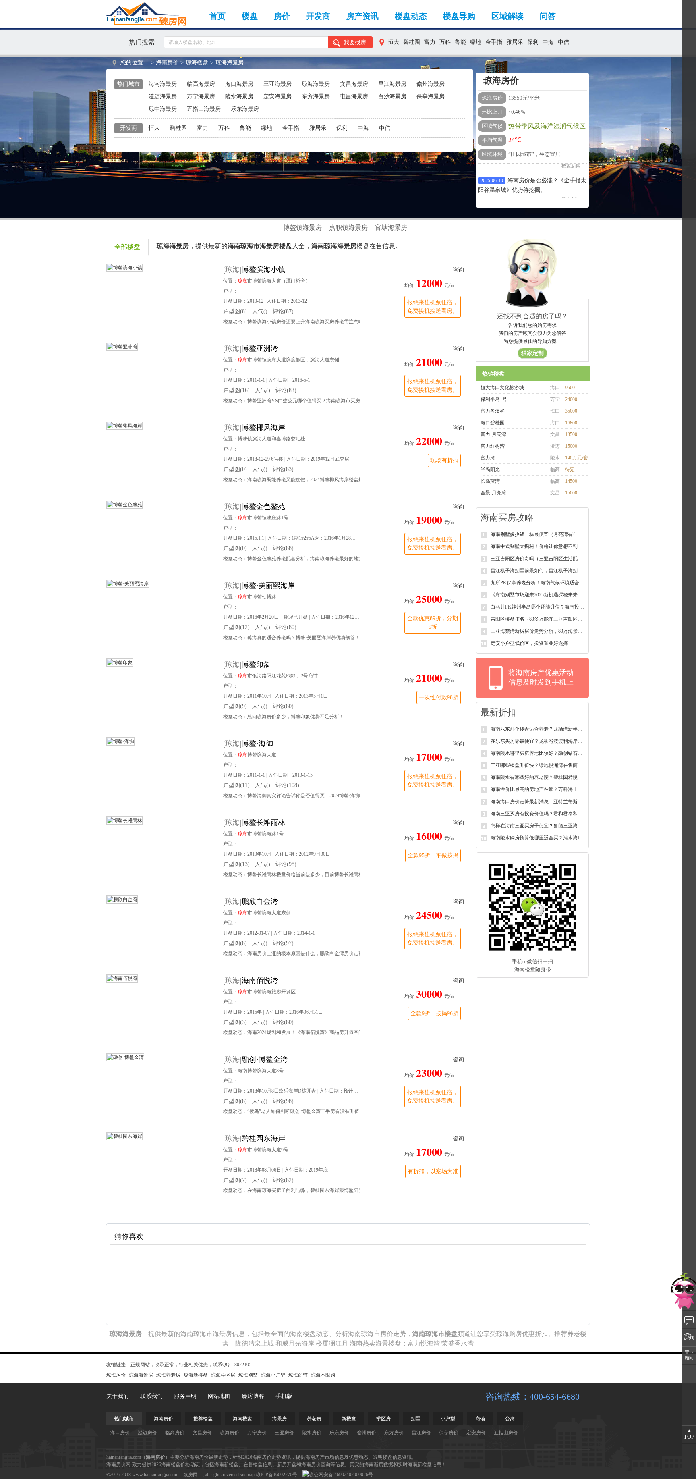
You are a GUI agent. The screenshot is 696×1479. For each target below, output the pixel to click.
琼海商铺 (298, 1375)
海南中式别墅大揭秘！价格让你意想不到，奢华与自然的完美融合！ (538, 546)
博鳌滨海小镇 (263, 270)
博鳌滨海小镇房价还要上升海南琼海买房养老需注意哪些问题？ (315, 321)
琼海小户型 (273, 1375)
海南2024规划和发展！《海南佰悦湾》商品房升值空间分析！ (312, 1032)
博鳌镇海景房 (302, 227)
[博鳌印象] (119, 662)
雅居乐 (514, 42)
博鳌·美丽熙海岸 (268, 586)
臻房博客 (253, 1396)
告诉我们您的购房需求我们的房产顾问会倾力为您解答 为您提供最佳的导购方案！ (532, 339)
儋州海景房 (430, 84)
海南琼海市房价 (370, 1333)
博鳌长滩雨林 (263, 822)
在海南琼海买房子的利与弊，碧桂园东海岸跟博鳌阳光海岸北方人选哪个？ (327, 1190)
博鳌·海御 (257, 744)
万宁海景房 (201, 96)
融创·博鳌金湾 (265, 1059)
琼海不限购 (323, 1375)
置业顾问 (689, 1355)
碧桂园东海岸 (263, 1138)
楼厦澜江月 (332, 1343)
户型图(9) (235, 706)
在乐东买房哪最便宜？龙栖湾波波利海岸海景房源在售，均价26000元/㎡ (538, 741)
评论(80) (286, 627)
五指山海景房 (204, 109)
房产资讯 (362, 16)
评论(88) (283, 548)
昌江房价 (421, 1432)
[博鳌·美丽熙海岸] (127, 583)
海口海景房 (239, 84)
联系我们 (151, 1396)
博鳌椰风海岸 (263, 428)
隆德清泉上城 (254, 1343)
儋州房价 (366, 1432)
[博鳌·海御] (120, 741)
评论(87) (283, 311)
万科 (445, 42)
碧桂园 (411, 42)
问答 (548, 16)
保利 (533, 42)
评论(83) (286, 390)
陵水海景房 (239, 96)
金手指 (493, 42)
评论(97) (283, 943)
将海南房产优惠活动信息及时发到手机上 (541, 677)
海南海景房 (163, 84)
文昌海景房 (354, 84)
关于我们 (117, 1396)
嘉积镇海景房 (348, 227)
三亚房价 (284, 1432)
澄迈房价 (147, 1432)
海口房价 (120, 1432)
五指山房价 (506, 1432)
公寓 (510, 1418)
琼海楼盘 (197, 63)
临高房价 (174, 1432)
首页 (217, 16)
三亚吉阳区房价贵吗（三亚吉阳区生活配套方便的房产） (538, 558)
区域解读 (507, 16)
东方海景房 (316, 96)
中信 (563, 42)
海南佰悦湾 (260, 980)
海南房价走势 (266, 1457)
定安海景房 (277, 96)
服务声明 (185, 1396)
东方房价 (394, 1432)
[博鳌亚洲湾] (122, 346)
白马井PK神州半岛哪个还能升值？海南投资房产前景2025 (538, 607)
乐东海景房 (245, 109)
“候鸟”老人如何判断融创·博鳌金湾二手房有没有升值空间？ (310, 1111)
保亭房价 (448, 1432)
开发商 (318, 16)
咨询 (458, 269)
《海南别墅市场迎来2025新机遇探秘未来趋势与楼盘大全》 (538, 595)
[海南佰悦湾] (122, 978)
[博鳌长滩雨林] (124, 820)
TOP (689, 1437)
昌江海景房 (392, 84)
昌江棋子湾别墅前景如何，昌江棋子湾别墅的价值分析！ (538, 570)
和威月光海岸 (295, 1343)
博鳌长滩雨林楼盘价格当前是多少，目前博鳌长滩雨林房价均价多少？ (322, 874)
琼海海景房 (229, 63)
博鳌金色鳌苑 (263, 507)
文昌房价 (202, 1432)
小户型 (448, 1418)
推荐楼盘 (203, 1418)
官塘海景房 (391, 227)
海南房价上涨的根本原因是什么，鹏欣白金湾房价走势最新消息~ (316, 953)
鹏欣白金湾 (260, 901)
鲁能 (460, 42)
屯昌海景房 (354, 96)
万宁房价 (257, 1432)
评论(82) (283, 1180)
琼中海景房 (163, 109)
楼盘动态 (411, 16)
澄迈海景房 (163, 96)
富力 (429, 42)
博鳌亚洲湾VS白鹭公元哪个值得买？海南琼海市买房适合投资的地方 (320, 400)
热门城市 (124, 1418)
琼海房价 (116, 1375)
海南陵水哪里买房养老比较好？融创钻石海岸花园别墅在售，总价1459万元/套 (538, 753)
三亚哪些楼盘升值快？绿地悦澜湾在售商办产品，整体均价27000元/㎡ (538, 765)
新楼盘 (349, 1418)
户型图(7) (235, 1180)
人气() (259, 311)
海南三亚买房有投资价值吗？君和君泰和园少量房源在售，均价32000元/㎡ (538, 813)
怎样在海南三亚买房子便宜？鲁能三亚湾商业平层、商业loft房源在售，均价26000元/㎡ (538, 826)
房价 (282, 16)
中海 (548, 42)
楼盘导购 (459, 16)
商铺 (480, 1418)
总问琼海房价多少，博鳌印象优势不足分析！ (295, 716)
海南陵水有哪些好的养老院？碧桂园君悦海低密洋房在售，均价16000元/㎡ (538, 777)
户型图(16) (236, 390)
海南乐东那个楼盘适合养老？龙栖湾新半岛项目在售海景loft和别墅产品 (538, 729)
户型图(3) (235, 1022)
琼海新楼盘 (196, 1375)
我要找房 (355, 42)
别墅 (415, 1418)
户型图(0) (235, 469)
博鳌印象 (256, 665)
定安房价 (476, 1432)
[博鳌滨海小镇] (124, 267)
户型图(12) (236, 627)
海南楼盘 (303, 1333)
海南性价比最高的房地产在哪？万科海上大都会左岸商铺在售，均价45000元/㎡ (538, 789)
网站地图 (219, 1396)
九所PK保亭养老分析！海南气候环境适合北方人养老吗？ (538, 583)
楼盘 (250, 16)
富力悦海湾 (424, 1343)
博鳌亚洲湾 (260, 349)
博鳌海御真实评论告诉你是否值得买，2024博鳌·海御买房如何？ (315, 795)
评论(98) (286, 864)
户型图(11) (236, 785)
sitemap (247, 1474)
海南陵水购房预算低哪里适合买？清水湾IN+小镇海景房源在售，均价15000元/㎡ (538, 838)
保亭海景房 (430, 96)
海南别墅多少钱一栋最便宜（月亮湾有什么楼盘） (538, 534)
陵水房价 (311, 1432)
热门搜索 (142, 42)
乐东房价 (339, 1432)
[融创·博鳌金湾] (125, 1057)
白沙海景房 (392, 96)
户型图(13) (236, 864)
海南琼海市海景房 (206, 1333)
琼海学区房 (223, 1375)
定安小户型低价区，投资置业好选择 (529, 643)
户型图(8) (235, 311)
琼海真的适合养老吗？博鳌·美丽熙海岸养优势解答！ (303, 637)
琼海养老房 (168, 1375)
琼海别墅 (248, 1375)
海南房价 (167, 63)
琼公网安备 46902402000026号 (341, 1474)
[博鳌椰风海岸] (124, 425)
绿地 (475, 42)
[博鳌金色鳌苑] (124, 504)
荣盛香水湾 (457, 1343)
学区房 (383, 1418)
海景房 (279, 1418)
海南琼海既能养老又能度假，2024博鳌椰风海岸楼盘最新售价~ (314, 479)
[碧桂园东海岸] (124, 1136)
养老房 (314, 1418)
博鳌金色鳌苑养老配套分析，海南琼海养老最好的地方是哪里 (312, 558)
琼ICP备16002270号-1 (278, 1474)
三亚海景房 (277, 84)
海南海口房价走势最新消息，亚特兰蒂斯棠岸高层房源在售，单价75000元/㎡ (538, 801)
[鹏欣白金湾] (122, 899)
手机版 (284, 1396)
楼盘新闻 (571, 194)
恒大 (393, 42)
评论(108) (287, 785)
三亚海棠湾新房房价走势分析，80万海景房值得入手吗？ (538, 631)
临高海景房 (201, 84)
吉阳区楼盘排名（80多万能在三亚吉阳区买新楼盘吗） (538, 619)
